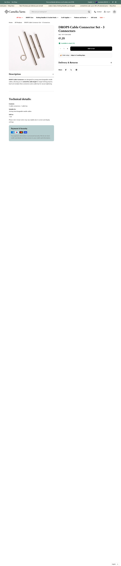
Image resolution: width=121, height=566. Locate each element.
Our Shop (14, 2)
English (90, 2)
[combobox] (60, 12)
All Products (18, 22)
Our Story (7, 2)
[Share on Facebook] (66, 70)
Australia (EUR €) (103, 2)
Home (10, 22)
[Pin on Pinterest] (76, 70)
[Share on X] (71, 70)
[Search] (89, 12)
